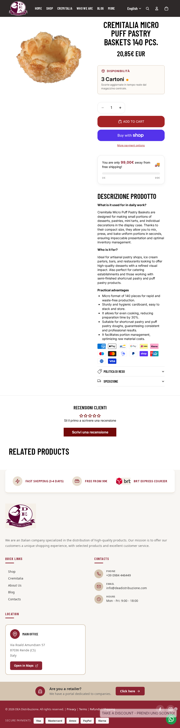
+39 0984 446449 (118, 575)
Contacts (14, 599)
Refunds (95, 709)
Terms (83, 709)
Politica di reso (114, 371)
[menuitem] (111, 8)
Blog (11, 592)
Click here (127, 691)
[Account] (157, 8)
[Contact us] (171, 719)
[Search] (147, 8)
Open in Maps (23, 666)
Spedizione (111, 381)
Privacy (71, 709)
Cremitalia (15, 578)
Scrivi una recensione (90, 432)
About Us (15, 585)
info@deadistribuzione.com (126, 588)
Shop (12, 571)
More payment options (131, 145)
